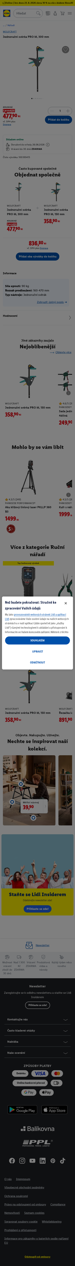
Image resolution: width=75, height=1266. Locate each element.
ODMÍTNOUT (37, 662)
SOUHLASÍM (37, 640)
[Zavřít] (66, 603)
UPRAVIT (37, 651)
